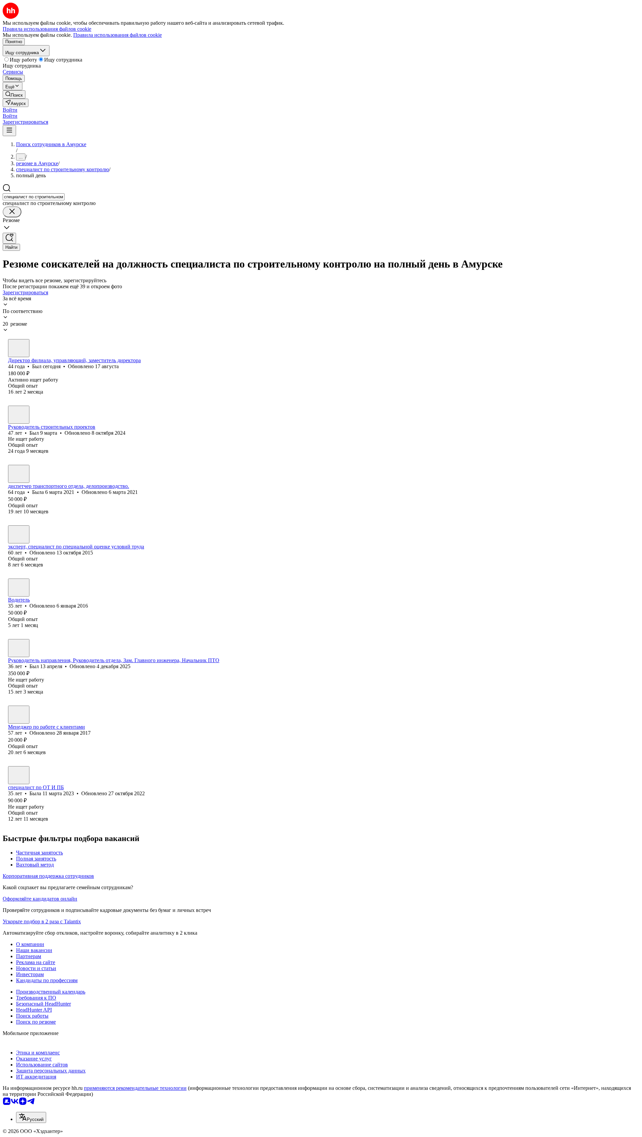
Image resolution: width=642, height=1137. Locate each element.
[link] (14, 94)
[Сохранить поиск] (9, 238)
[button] (10, 110)
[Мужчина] (18, 348)
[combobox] (34, 196)
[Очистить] (12, 211)
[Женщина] (18, 474)
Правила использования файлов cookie (117, 35)
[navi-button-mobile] (9, 130)
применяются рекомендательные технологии (135, 1088)
